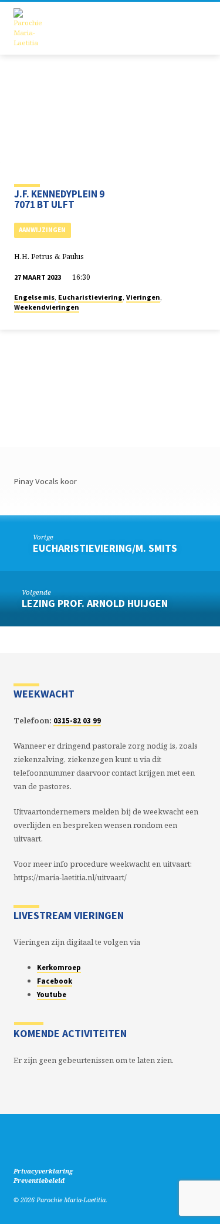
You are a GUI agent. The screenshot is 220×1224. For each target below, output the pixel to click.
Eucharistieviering (90, 297)
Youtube (51, 994)
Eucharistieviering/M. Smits (105, 548)
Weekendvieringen (46, 307)
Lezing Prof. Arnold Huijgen (95, 603)
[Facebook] (18, 1143)
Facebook (54, 980)
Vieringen (143, 297)
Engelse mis (34, 297)
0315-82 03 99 (77, 720)
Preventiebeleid (39, 1180)
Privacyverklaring (43, 1170)
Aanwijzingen (42, 230)
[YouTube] (33, 1143)
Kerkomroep (59, 967)
